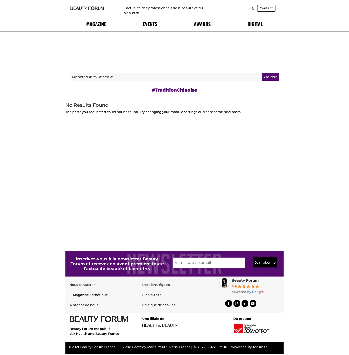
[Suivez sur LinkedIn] (245, 303)
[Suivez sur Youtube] (253, 303)
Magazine (96, 23)
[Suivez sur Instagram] (236, 303)
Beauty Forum (245, 280)
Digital (255, 23)
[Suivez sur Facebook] (228, 303)
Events (150, 23)
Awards (202, 23)
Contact (266, 8)
